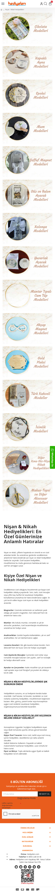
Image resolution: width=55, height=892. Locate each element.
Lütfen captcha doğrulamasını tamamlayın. (7, 805)
